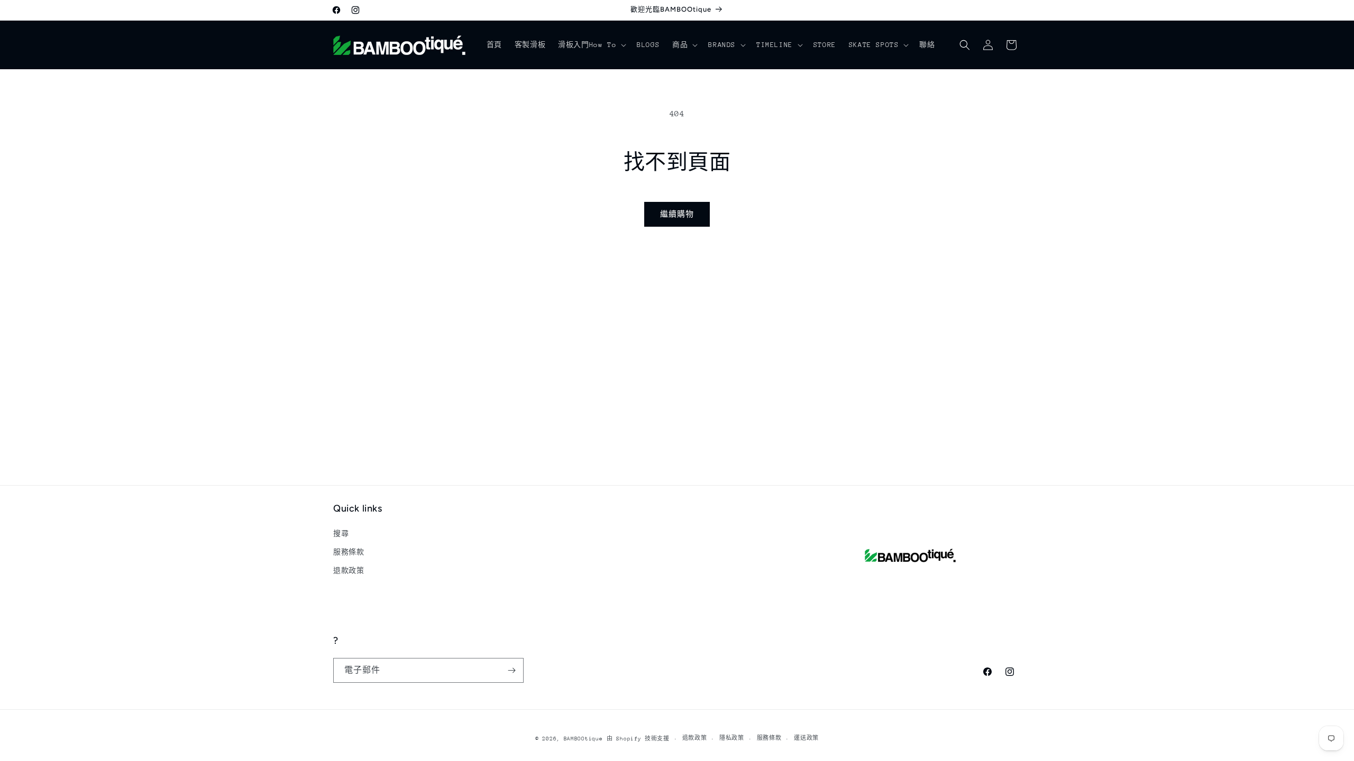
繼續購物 (677, 214)
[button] (591, 45)
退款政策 (348, 570)
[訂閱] (511, 670)
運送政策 (806, 738)
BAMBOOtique (583, 739)
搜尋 (341, 533)
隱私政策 (731, 738)
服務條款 (348, 552)
